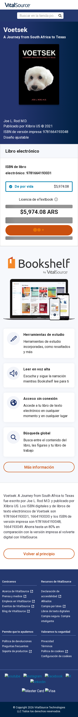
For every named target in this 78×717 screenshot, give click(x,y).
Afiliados (46, 601)
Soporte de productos (15, 651)
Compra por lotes (51, 606)
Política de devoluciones (17, 641)
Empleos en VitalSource (16, 601)
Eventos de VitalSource (16, 606)
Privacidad (47, 641)
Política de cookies (53, 651)
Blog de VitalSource (14, 611)
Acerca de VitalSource (16, 591)
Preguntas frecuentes (15, 646)
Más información (39, 467)
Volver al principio (39, 554)
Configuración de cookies (56, 656)
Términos (46, 646)
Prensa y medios (12, 596)
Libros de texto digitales (55, 611)
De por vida (42, 186)
